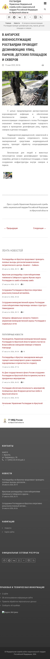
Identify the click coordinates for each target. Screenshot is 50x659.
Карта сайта (9, 532)
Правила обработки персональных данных (19, 601)
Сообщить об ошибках (11, 605)
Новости (7, 528)
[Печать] (43, 65)
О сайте (5, 594)
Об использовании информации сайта (17, 598)
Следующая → (39, 228)
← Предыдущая (11, 228)
